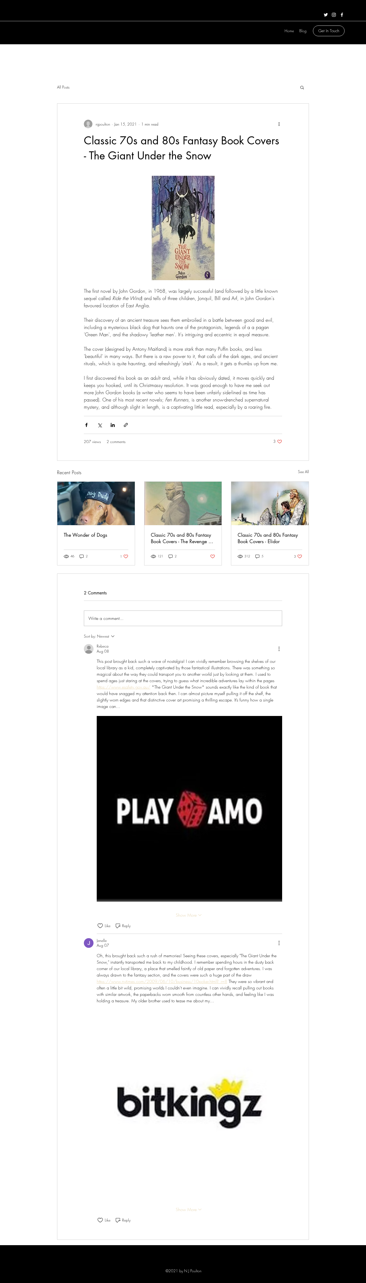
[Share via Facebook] (86, 424)
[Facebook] (342, 14)
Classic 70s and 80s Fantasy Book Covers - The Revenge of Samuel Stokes (181, 538)
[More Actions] (279, 649)
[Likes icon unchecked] (100, 926)
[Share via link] (125, 424)
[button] (302, 87)
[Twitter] (325, 14)
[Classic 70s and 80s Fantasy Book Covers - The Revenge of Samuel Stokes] (183, 503)
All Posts (63, 87)
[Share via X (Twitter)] (99, 424)
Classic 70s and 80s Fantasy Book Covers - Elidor (268, 538)
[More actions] (279, 124)
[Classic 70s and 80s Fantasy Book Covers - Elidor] (270, 503)
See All (303, 471)
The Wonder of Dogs (85, 535)
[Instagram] (334, 14)
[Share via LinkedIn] (112, 424)
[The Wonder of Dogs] (96, 503)
